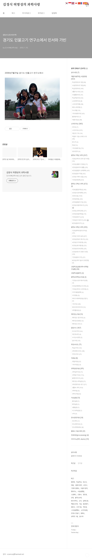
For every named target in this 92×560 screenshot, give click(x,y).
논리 (80, 501)
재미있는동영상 (78, 321)
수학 (74, 414)
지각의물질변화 (78, 292)
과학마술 (76, 391)
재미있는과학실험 (79, 381)
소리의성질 (84, 510)
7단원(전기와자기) (79, 220)
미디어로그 (26, 13)
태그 (13, 13)
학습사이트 (77, 348)
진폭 (72, 498)
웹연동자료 (76, 117)
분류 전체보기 (78, 68)
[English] (73, 3)
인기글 (80, 463)
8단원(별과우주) (78, 223)
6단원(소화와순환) (79, 211)
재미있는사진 (77, 324)
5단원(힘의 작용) (79, 174)
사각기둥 (79, 507)
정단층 (85, 494)
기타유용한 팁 (78, 148)
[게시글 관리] (16, 129)
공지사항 (75, 72)
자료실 (74, 358)
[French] (82, 3)
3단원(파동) (77, 199)
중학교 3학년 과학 (79, 227)
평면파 (73, 482)
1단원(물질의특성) (79, 190)
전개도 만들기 (75, 513)
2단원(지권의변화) (79, 193)
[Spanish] (85, 3)
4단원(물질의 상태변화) (81, 170)
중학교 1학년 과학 (79, 155)
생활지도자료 (77, 92)
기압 (80, 504)
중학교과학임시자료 (78, 277)
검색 (81, 5)
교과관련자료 (77, 101)
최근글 (73, 463)
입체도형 (85, 501)
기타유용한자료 (78, 113)
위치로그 (41, 13)
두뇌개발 (76, 110)
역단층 (85, 507)
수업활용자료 (77, 95)
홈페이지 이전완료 (76, 456)
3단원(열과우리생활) (80, 167)
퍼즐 (72, 485)
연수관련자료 (77, 418)
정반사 (73, 507)
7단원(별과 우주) (78, 257)
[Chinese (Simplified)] (79, 3)
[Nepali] (88, 3)
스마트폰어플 (77, 104)
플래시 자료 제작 (78, 431)
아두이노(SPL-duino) (80, 439)
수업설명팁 (81, 491)
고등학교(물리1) (77, 273)
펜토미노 (73, 491)
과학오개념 (76, 394)
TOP (87, 555)
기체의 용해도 (75, 488)
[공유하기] (13, 129)
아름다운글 (77, 120)
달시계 (81, 516)
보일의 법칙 (84, 488)
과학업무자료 (77, 372)
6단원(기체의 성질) (79, 177)
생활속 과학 (77, 387)
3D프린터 (76, 151)
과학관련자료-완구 (79, 384)
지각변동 (76, 295)
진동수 (80, 494)
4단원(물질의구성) (79, 202)
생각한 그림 (74, 516)
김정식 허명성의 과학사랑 (21, 4)
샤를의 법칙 (78, 485)
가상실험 (75, 398)
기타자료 (76, 304)
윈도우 (75, 142)
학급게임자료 (77, 98)
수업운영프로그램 (79, 85)
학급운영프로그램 (79, 82)
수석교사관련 (77, 337)
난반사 (85, 485)
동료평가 (85, 504)
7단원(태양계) (78, 180)
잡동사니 (76, 328)
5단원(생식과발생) (79, 245)
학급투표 (79, 482)
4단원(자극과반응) (79, 242)
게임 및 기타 (77, 133)
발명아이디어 (77, 378)
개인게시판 (76, 334)
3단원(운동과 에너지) (80, 239)
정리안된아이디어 (79, 307)
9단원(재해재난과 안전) (80, 286)
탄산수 (85, 482)
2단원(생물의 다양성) (80, 164)
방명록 (54, 13)
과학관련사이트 (78, 351)
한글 (75, 145)
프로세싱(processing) (80, 435)
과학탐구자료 (78, 375)
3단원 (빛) (77, 196)
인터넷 (75, 127)
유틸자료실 (76, 361)
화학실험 (75, 404)
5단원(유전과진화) (79, 249)
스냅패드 (73, 494)
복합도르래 (74, 504)
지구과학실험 (77, 410)
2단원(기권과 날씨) (79, 236)
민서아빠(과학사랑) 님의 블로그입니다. (19, 176)
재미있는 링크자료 (78, 318)
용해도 (83, 513)
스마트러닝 (77, 124)
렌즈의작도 (74, 501)
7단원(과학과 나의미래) (80, 289)
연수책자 (76, 421)
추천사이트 (76, 344)
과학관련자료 (77, 368)
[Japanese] (76, 3)
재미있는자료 (77, 314)
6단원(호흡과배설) (79, 214)
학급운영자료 (77, 88)
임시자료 (76, 340)
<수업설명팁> (75, 510)
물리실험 (75, 401)
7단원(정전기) (78, 217)
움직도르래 (78, 498)
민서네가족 (77, 331)
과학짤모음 (76, 310)
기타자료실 (76, 365)
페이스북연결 (77, 107)
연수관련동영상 (78, 427)
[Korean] (66, 3)
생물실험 (75, 407)
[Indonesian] (70, 3)
